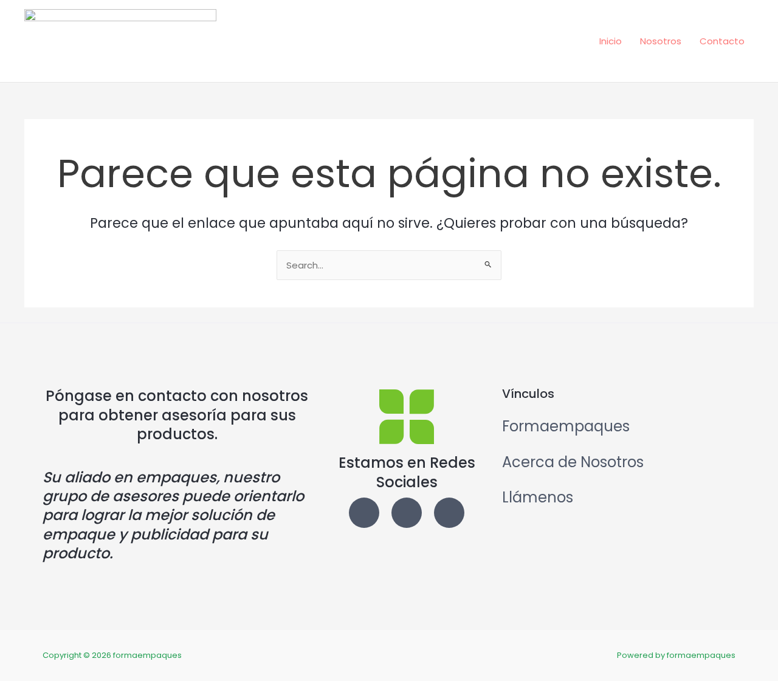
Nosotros (660, 41)
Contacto (722, 41)
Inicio (610, 41)
